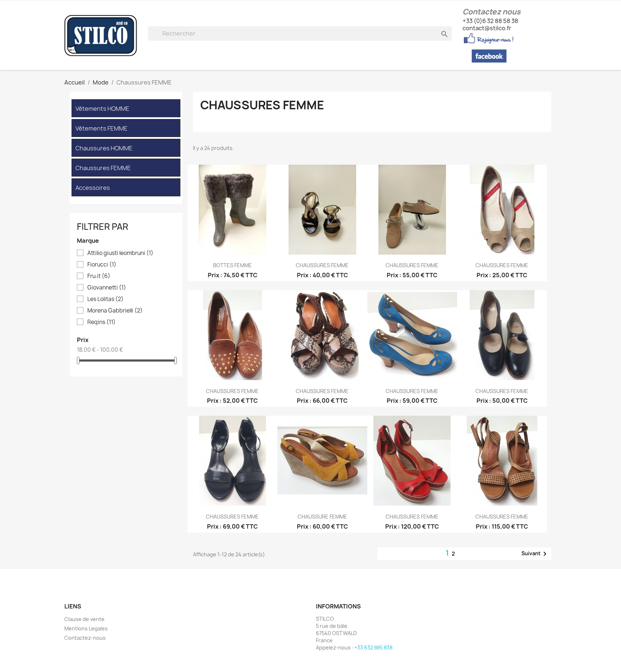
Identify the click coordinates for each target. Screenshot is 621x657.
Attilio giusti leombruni (120, 253)
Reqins (101, 322)
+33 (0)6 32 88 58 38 (490, 21)
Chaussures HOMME (104, 148)
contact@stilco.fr (487, 28)
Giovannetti (106, 287)
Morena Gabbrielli (115, 310)
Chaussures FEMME (103, 168)
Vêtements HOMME (102, 109)
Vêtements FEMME (101, 128)
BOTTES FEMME (232, 265)
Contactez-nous (85, 637)
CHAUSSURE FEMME (322, 516)
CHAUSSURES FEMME (322, 265)
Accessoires (92, 188)
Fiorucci (101, 264)
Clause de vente (84, 619)
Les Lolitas (105, 299)
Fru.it (98, 276)
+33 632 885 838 (373, 647)
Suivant (535, 553)
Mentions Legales (86, 628)
